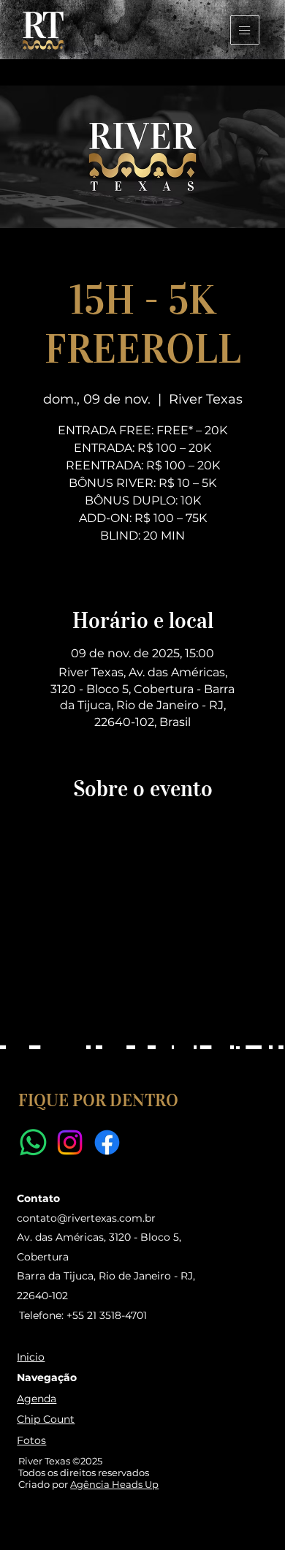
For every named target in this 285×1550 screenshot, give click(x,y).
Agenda (36, 1398)
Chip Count (46, 1419)
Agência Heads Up (114, 1484)
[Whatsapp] (33, 1142)
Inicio (31, 1357)
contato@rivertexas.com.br (86, 1218)
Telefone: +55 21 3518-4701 (83, 1315)
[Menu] (245, 30)
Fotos (31, 1440)
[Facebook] (107, 1142)
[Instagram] (69, 1142)
